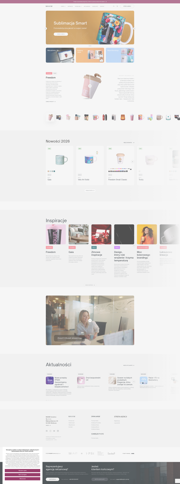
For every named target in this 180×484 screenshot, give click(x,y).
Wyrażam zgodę (23, 470)
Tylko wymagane (22, 474)
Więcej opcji (23, 478)
